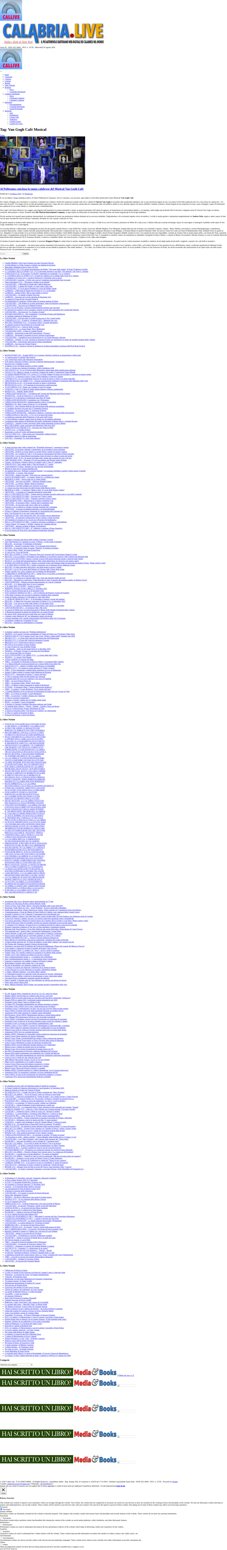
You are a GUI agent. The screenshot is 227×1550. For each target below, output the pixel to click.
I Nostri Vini (14, 117)
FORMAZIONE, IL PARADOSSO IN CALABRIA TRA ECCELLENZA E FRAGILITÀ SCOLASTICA (25, 751)
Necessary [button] (4, 1507)
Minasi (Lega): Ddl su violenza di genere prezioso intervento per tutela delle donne (35, 1030)
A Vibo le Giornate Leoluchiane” (17, 698)
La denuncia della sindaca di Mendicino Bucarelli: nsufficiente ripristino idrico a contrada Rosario (41, 421)
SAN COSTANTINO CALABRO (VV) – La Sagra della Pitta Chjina (31, 655)
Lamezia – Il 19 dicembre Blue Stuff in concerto (23, 1187)
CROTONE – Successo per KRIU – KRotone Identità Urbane (28, 481)
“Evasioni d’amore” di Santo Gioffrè (18, 1281)
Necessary (7, 1509)
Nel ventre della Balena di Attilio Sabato (20, 1332)
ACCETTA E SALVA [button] (8, 1549)
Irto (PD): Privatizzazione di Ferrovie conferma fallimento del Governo (31, 1051)
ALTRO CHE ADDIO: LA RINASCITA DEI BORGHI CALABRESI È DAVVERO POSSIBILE (25, 729)
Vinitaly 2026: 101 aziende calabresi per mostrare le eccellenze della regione (33, 953)
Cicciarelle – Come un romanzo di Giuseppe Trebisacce (16, 1295)
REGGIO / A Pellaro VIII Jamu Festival (20, 576)
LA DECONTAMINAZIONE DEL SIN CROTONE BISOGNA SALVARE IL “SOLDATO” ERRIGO (25, 831)
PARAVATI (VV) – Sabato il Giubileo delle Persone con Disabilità (30, 666)
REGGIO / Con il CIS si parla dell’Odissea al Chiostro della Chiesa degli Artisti (34, 569)
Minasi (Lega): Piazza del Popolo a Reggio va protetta (25, 1068)
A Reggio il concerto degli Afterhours (19, 1191)
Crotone (8, 81)
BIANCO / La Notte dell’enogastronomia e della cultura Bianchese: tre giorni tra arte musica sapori (42, 561)
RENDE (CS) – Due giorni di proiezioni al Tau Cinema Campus (29, 1133)
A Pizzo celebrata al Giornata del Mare (19, 660)
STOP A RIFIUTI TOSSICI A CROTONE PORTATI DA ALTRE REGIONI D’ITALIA (22, 793)
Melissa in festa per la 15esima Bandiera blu (21, 469)
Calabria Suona (15, 122)
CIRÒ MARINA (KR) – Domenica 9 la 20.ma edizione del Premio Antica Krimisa (36, 460)
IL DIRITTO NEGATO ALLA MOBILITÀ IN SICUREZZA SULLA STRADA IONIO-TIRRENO (25, 776)
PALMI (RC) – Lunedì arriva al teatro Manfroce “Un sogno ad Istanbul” (32, 1154)
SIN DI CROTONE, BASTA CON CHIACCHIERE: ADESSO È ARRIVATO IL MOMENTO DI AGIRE (25, 772)
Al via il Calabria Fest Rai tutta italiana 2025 (21, 1214)
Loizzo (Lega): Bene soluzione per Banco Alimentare (25, 1036)
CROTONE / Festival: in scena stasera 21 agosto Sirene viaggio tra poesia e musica (36, 452)
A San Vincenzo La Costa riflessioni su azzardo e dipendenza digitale (30, 970)
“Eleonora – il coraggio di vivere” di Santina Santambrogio (27, 1275)
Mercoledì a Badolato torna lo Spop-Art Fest (21, 267)
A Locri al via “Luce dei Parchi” (17, 552)
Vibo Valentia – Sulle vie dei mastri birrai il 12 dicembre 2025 (28, 649)
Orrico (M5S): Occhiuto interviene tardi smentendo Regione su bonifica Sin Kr (34, 1011)
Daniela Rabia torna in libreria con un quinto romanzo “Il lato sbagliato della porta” (36, 1319)
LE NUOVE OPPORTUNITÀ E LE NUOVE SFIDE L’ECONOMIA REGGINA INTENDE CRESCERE (25, 823)
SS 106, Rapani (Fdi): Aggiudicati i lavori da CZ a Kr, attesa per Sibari (31, 994)
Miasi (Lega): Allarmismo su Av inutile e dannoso (23, 1062)
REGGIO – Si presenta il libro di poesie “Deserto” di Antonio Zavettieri (31, 548)
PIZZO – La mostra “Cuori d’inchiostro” (20, 702)
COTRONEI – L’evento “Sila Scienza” (19, 473)
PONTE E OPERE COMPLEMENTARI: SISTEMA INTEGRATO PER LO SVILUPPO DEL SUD (25, 861)
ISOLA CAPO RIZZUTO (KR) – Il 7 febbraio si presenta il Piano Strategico (33, 528)
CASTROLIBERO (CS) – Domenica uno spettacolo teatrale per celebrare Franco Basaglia (39, 1150)
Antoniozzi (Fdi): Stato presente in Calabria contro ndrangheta (28, 1013)
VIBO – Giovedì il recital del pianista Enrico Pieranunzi (25, 1242)
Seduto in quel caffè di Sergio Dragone (19, 1341)
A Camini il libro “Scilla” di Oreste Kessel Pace (22, 550)
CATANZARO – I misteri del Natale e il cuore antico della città (28, 286)
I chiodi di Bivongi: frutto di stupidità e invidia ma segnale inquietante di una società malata (39, 923)
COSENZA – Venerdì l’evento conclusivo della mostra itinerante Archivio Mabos (35, 423)
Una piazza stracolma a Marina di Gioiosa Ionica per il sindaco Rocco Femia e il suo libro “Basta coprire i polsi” (46, 921)
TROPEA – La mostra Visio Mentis (18, 657)
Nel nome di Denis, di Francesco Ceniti (19, 1343)
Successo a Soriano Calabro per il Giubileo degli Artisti (25, 700)
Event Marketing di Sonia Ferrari (17, 1351)
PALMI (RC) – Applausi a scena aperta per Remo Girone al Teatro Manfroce (33, 1158)
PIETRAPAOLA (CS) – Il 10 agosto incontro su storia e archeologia (30, 383)
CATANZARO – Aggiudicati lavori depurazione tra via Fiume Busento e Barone (35, 337)
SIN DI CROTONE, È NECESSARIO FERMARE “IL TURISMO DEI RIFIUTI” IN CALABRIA (24, 755)
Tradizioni (13, 119)
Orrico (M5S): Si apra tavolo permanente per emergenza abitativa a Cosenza (33, 1075)
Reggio (7, 83)
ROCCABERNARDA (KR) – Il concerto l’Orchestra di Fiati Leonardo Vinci (34, 1229)
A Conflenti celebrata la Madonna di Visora (21, 316)
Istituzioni (8, 102)
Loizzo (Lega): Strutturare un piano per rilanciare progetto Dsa (28, 1043)
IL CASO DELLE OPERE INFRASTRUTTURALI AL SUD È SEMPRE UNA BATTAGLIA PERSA (25, 814)
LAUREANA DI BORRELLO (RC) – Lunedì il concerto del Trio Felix (32, 1219)
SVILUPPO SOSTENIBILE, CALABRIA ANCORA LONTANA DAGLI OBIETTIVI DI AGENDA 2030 (25, 806)
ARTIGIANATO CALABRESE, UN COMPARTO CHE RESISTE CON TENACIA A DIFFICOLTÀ (24, 746)
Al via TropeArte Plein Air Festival (18, 653)
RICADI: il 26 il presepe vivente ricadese (20, 645)
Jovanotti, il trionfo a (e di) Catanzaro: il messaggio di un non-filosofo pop (32, 914)
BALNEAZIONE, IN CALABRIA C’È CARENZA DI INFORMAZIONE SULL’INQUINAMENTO (25, 849)
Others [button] (2, 1542)
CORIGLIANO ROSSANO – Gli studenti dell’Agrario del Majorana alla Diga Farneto (37, 394)
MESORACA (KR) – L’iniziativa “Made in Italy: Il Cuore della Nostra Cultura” (35, 490)
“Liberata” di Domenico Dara (16, 1277)
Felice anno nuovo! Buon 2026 (16, 982)
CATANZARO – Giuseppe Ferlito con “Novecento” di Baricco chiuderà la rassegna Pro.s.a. (39, 1099)
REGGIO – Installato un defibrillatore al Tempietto (24, 623)
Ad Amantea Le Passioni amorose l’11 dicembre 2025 (25, 1184)
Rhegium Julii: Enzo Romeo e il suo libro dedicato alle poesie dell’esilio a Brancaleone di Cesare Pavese (44, 929)
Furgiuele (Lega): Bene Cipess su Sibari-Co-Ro (22, 1002)
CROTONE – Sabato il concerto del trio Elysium (23, 1233)
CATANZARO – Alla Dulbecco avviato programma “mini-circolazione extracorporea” (37, 303)
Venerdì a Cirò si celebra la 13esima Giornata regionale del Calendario (31, 507)
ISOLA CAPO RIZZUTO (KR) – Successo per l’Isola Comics (28, 496)
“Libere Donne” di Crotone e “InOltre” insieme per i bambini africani (30, 524)
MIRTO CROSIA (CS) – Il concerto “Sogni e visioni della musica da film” (33, 1227)
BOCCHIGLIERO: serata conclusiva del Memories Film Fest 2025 (30, 426)
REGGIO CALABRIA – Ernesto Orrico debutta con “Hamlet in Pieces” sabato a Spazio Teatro (40, 1129)
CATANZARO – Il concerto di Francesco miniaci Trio (25, 1244)
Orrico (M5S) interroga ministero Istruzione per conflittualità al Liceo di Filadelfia (35, 1028)
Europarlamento (15, 105)
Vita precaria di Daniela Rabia (16, 1285)
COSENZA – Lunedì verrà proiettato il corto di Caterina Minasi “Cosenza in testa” (36, 1122)
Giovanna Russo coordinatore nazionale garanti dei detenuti (27, 978)
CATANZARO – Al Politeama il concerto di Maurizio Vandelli (28, 1236)
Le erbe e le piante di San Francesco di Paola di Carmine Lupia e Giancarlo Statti (35, 1272)
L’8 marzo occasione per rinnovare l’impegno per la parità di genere (30, 967)
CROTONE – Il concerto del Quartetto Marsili (22, 1261)
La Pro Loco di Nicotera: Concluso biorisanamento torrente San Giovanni (32, 308)
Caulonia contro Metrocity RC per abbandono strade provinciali (28, 616)
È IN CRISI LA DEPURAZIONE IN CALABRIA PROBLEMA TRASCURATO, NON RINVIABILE (25, 768)
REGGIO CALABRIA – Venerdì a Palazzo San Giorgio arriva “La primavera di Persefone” (39, 1152)
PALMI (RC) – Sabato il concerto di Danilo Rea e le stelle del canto (30, 1238)
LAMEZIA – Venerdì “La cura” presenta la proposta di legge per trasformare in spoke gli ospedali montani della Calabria (50, 340)
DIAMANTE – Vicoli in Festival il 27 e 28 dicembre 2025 (27, 396)
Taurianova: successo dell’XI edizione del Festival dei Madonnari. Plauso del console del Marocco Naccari (44, 946)
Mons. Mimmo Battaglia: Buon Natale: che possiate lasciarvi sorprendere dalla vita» (36, 985)
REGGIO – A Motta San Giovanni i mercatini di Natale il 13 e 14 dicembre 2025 (35, 601)
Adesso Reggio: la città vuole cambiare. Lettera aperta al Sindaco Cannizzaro (33, 933)
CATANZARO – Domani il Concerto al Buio (22, 1259)
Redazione (29, 194)
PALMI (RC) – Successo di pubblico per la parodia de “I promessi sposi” (32, 1141)
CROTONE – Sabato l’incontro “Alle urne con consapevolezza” (29, 475)
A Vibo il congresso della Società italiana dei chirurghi (25, 677)
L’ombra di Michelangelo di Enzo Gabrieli (20, 1336)
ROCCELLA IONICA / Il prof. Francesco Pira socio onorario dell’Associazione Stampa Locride (41, 554)
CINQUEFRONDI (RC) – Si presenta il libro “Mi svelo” (26, 608)
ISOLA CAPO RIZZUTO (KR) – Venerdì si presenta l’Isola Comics (30, 499)
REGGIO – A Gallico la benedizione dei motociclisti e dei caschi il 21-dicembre (34, 606)
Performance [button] (4, 1522)
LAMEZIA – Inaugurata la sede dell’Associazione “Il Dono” (27, 333)
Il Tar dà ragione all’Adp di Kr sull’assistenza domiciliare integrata (29, 530)
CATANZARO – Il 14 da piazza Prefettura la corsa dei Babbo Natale (31, 288)
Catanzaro (8, 77)
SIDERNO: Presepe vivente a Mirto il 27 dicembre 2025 (26, 589)
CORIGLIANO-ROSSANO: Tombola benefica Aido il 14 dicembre (30, 402)
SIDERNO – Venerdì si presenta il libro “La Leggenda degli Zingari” (31, 546)
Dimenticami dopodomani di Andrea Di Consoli (23, 1283)
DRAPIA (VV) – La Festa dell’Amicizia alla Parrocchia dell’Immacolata (32, 638)
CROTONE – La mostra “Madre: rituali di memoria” (24, 484)
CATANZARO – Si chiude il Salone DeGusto (22, 295)
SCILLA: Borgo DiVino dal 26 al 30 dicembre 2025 (24, 591)
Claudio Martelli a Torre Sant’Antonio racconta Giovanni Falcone (29, 263)
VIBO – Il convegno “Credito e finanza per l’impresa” (25, 696)
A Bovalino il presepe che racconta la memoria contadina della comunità (32, 595)
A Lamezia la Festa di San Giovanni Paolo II (21, 299)
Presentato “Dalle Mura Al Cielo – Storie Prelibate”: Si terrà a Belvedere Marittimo (35, 908)
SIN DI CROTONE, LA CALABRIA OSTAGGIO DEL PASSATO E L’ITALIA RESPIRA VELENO (24, 802)
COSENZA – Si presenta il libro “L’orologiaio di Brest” (26, 411)
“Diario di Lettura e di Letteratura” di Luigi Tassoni (24, 1290)
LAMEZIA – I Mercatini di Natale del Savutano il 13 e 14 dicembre (30, 291)
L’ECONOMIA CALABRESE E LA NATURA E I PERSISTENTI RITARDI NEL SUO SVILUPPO (24, 857)
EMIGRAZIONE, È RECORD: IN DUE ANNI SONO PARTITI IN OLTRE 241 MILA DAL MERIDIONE (26, 844)
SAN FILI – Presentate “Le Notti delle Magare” (23, 438)
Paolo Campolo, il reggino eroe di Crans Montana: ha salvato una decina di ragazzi (35, 980)
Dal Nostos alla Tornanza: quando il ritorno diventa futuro (26, 944)
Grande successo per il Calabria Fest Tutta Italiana (23, 1210)
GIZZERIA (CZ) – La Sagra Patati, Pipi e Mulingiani (25, 329)
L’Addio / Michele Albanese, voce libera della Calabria (25, 972)
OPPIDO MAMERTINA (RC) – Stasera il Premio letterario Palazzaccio (32, 938)
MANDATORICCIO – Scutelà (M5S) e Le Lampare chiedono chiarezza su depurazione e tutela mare (43, 355)
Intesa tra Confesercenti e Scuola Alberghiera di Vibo (24, 709)
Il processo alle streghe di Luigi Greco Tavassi (22, 1287)
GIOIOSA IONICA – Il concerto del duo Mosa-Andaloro (26, 1208)
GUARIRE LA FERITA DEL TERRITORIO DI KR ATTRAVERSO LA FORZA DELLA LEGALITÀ (25, 887)
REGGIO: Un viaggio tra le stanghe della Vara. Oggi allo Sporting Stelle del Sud (35, 578)
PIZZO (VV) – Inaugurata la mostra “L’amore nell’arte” (26, 674)
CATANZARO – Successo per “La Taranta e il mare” (25, 312)
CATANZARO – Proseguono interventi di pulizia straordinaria (28, 342)
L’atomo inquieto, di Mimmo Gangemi (19, 1345)
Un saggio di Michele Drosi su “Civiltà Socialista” (23, 1292)
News (11, 90)
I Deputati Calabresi (16, 98)
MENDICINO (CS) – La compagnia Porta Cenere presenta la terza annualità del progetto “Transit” (42, 1107)
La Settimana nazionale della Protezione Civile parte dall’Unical (28, 417)
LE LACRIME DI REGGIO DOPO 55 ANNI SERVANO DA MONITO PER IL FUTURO (22, 797)
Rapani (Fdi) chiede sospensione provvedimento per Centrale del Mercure (32, 1053)
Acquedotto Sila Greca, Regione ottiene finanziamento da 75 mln (29, 901)
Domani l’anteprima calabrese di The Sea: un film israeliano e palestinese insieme (35, 927)
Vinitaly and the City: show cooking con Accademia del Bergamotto (30, 571)
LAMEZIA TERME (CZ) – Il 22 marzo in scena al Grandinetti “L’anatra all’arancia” (36, 1163)
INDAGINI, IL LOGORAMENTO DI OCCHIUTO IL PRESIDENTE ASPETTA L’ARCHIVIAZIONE (25, 742)
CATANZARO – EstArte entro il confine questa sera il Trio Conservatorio (32, 318)
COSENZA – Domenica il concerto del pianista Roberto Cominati (29, 1246)
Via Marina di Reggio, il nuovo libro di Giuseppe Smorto (26, 1307)
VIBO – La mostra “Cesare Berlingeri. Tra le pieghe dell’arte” (28, 689)
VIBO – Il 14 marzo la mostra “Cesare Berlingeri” (23, 694)
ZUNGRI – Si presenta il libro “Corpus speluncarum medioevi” (28, 687)
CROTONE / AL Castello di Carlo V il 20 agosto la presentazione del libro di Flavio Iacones (39, 454)
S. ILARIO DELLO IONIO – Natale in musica (22, 586)
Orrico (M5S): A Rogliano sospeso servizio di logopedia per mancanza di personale (36, 1019)
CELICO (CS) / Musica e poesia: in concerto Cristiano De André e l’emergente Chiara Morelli (40, 372)
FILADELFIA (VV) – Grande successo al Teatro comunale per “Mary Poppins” (35, 1092)
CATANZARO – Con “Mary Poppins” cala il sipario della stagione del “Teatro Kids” (37, 1139)
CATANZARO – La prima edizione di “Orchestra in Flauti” (27, 1223)
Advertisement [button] (5, 1536)
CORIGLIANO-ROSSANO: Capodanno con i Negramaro (27, 400)
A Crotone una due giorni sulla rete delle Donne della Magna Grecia (30, 488)
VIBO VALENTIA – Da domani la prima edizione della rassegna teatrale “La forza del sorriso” (40, 1126)
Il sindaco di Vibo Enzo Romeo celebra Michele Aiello (25, 904)
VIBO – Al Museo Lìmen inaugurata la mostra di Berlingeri (27, 685)
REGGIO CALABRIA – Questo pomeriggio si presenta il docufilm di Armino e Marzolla (38, 1118)
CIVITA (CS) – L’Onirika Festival (18, 430)
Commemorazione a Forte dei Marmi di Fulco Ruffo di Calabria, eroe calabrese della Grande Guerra (42, 912)
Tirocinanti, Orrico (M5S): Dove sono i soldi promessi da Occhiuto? (30, 1006)
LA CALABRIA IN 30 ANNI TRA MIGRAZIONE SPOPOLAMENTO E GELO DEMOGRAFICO (24, 878)
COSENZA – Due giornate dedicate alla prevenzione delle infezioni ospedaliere (34, 406)
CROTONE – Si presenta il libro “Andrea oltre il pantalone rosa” (29, 503)
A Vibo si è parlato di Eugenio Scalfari (19, 713)
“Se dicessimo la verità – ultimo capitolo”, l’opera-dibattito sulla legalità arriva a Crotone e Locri (40, 1137)
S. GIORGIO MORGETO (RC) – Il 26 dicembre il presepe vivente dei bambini (35, 599)
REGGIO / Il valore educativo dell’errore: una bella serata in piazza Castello (33, 567)
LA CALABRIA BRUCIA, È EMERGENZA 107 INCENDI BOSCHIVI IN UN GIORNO (22, 840)
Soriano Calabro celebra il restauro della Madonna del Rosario (28, 672)
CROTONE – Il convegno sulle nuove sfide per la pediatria (27, 505)
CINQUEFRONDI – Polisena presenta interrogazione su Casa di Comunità (33, 582)
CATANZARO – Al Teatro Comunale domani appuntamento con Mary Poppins (35, 1146)
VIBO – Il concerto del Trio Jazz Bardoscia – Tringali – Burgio (28, 1250)
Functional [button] (4, 1516)
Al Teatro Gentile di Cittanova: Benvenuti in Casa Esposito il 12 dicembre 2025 (34, 1088)
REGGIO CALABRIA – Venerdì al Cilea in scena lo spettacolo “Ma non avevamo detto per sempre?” (43, 1156)
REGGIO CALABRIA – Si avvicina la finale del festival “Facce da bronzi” (33, 1143)
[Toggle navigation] (1, 71)
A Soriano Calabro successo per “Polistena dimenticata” (25, 632)
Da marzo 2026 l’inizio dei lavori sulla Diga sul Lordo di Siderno (29, 614)
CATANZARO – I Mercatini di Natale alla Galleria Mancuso (27, 284)
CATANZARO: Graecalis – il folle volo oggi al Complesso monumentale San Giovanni (37, 280)
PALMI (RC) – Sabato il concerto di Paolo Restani (24, 1212)
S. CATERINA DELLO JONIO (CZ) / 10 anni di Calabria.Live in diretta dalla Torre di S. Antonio (42, 276)
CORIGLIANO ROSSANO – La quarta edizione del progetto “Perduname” (33, 1221)
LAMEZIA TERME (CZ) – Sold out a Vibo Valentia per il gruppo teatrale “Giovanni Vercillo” (40, 1109)
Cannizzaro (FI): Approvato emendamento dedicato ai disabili (28, 1077)
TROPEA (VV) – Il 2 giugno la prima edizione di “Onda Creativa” (30, 668)
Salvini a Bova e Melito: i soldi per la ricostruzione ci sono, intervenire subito (33, 976)
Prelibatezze (13, 115)
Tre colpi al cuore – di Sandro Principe (19, 1349)
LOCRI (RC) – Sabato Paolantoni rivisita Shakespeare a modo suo (30, 1105)
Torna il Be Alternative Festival (16, 1195)
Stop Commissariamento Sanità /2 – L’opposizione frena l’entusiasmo (31, 959)
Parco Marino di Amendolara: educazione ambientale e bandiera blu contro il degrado (36, 940)
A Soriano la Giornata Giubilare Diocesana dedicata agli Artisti (28, 704)
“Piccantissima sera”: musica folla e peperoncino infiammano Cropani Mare (33, 931)
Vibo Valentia (10, 85)
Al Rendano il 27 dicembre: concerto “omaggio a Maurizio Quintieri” (31, 1178)
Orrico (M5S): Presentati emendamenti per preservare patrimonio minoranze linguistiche (37, 1055)
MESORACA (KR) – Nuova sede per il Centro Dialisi (25, 479)
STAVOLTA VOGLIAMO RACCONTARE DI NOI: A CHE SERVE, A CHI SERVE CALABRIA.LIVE (25, 725)
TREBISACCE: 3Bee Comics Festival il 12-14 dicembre (26, 404)
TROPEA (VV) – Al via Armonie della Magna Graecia (25, 1199)
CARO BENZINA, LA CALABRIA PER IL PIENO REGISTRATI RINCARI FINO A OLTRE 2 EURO (25, 874)
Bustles (175, 1482)
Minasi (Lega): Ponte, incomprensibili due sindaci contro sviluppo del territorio (34, 1038)
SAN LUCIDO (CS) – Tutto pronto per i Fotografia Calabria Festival (31, 434)
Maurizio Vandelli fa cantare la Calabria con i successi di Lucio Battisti (31, 1231)
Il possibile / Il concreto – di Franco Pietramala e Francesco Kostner (30, 1315)
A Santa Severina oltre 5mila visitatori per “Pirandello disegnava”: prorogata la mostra (37, 447)
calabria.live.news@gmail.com (18, 1484)
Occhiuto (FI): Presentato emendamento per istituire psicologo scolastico (32, 1004)
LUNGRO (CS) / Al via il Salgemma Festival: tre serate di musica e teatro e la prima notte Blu (40, 379)
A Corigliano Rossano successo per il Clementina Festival (26, 408)
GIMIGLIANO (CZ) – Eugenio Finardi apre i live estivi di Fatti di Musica (32, 1204)
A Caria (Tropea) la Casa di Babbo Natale (20, 647)
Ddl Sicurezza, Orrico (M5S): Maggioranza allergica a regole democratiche (33, 1015)
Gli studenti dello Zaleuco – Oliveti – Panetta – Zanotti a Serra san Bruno (32, 706)
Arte (11, 113)
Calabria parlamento (12, 94)
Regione (8, 87)
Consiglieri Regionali (17, 92)
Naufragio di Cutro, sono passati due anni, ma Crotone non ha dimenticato (32, 516)
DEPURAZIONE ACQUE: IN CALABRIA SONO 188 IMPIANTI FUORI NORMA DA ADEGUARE (25, 827)
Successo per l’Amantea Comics (17, 364)
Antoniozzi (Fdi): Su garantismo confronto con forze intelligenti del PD (31, 1072)
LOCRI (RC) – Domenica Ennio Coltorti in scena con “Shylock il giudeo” (32, 1111)
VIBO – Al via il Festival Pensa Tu (18, 681)
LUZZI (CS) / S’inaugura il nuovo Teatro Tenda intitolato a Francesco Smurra (34, 377)
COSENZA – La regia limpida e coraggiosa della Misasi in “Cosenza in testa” (34, 1114)
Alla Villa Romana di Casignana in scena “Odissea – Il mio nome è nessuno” (33, 542)
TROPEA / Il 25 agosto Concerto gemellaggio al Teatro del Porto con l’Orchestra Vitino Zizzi (40, 634)
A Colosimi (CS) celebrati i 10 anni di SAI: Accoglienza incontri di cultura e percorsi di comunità (41, 925)
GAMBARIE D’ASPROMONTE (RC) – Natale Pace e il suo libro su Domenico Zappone (39, 574)
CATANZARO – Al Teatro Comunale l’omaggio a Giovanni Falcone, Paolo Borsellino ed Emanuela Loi (44, 1169)
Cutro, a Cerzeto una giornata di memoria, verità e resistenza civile (29, 368)
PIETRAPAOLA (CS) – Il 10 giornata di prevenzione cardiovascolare (31, 385)
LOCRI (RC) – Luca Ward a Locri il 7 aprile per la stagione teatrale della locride (35, 1131)
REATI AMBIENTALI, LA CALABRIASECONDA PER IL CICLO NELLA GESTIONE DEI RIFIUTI (29, 785)
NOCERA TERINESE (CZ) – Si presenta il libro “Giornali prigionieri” (31, 323)
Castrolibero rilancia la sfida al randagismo (20, 436)
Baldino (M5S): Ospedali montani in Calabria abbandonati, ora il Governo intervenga (36, 1070)
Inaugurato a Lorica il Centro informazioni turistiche (24, 432)
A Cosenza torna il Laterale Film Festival (20, 357)
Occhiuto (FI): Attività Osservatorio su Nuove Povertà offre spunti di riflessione (34, 1040)
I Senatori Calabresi (16, 100)
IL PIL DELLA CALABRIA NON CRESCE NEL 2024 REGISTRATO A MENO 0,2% (22, 891)
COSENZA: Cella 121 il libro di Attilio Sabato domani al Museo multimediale (34, 389)
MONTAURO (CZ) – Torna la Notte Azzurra (22, 327)
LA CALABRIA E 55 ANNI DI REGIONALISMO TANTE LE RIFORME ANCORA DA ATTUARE (24, 759)
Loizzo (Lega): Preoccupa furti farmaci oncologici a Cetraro (27, 1064)
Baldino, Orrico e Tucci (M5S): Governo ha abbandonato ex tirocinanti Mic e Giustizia (37, 1026)
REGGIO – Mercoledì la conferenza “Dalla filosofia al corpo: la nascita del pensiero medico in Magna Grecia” (46, 580)
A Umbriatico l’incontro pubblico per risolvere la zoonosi (26, 486)
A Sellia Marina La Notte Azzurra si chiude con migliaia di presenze (30, 265)
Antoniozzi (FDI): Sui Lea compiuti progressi (22, 1032)
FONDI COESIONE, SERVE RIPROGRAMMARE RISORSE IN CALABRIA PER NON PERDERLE (25, 780)
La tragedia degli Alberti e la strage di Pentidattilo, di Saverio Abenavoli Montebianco (36, 1353)
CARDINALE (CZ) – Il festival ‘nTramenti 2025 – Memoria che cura (31, 320)
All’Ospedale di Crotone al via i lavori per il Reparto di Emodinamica (31, 520)
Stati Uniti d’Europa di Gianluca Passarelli (20, 1298)
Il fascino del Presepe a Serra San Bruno (20, 715)
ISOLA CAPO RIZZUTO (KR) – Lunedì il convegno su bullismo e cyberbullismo (36, 522)
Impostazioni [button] (111, 1486)
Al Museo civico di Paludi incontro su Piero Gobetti (24, 366)
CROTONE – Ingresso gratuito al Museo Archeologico (25, 526)
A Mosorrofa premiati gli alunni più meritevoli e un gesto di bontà (29, 612)
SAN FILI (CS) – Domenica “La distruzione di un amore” (26, 1248)
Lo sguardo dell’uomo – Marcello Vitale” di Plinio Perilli (26, 1304)
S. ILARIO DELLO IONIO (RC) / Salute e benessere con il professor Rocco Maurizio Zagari (40, 565)
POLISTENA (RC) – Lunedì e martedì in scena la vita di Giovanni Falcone (33, 1148)
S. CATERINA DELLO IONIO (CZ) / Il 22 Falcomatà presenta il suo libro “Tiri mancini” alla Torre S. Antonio (46, 271)
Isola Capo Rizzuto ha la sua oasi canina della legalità (25, 513)
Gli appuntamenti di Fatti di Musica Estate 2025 (22, 1189)
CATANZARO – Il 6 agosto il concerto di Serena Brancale (27, 1193)
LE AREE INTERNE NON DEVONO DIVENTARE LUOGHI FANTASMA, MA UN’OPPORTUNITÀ (25, 763)
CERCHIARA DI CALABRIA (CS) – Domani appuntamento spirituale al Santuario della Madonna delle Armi (46, 381)
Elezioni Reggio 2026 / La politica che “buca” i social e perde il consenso (32, 950)
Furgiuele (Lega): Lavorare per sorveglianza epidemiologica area (29, 1023)
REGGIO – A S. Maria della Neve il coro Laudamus (24, 584)
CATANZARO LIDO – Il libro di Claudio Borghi (23, 331)
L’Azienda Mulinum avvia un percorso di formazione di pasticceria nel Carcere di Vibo (37, 691)
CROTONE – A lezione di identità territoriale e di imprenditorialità (30, 509)
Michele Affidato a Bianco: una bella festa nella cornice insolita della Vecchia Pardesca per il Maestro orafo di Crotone (49, 916)
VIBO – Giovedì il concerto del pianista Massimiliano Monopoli (29, 1257)
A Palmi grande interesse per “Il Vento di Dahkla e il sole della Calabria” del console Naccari (39, 942)
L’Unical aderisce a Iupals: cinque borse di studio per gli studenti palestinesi (33, 419)
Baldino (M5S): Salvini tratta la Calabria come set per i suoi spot (29, 996)
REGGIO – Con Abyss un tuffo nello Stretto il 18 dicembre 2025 (29, 603)
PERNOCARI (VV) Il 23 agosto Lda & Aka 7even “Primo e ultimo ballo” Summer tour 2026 (40, 636)
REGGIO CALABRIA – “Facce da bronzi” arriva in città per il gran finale (33, 1094)
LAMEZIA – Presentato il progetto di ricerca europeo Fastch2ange (30, 335)
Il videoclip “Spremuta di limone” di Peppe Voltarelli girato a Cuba (30, 1253)
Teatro (2, 135)
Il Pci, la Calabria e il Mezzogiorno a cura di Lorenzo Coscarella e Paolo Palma (34, 1317)
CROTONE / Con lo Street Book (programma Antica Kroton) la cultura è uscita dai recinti (38, 456)
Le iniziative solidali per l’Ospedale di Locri (21, 620)
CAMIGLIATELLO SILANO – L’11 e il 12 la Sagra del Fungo (29, 415)
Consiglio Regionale (17, 107)
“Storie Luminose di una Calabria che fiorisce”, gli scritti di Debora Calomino (34, 1309)
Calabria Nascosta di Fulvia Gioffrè (18, 1300)
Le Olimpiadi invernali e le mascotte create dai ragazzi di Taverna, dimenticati (34, 974)
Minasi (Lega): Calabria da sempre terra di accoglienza (25, 1047)
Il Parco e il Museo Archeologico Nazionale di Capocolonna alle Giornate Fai (34, 511)
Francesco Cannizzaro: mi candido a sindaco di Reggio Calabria (28, 961)
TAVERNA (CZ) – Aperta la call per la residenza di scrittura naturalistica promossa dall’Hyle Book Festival (45, 346)
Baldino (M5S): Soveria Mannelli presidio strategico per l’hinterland (30, 1045)
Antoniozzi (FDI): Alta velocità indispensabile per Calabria (27, 1066)
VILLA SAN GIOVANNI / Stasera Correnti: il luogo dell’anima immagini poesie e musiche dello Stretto (44, 559)
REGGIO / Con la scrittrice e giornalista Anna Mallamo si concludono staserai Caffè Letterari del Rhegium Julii (46, 557)
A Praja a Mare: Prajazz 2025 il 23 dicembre (21, 1180)
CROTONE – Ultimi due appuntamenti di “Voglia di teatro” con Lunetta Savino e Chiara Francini (41, 1097)
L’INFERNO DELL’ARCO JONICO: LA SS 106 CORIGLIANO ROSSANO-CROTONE (24, 836)
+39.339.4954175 (46, 1484)
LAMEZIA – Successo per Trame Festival (20, 344)
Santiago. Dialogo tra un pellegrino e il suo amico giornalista (27, 1321)
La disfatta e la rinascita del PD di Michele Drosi (23, 1334)
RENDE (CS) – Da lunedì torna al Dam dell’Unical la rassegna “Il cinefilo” (33, 1124)
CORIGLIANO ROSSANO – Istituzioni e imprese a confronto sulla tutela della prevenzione (39, 413)
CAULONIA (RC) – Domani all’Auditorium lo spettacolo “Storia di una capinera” (36, 1160)
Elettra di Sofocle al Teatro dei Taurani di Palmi (22, 1090)
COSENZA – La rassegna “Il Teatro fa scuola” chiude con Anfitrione (31, 1103)
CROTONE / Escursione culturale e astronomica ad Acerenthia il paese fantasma (35, 450)
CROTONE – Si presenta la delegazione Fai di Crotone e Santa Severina (32, 518)
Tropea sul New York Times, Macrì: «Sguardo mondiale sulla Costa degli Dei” (34, 906)
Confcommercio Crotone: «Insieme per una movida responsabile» (29, 467)
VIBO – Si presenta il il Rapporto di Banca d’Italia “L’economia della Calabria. (34, 662)
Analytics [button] (3, 1529)
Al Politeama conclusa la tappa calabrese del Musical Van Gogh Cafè (42, 188)
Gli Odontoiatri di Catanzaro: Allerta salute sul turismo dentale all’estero (31, 301)
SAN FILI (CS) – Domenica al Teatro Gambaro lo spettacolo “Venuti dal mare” (34, 1165)
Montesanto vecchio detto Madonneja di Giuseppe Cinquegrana (28, 1279)
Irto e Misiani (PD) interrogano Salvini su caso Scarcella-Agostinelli (30, 1017)
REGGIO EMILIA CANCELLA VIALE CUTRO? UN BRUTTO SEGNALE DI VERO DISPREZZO (24, 734)
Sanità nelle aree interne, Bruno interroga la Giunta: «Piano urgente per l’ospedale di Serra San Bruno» (43, 910)
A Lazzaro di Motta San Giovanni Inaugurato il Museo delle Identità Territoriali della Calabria (40, 610)
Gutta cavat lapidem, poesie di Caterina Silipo (22, 1313)
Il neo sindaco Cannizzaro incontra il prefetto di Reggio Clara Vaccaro (31, 948)
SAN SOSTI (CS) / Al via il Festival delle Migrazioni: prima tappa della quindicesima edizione (40, 370)
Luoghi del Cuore (16, 124)
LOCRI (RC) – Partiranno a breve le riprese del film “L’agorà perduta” (31, 1120)
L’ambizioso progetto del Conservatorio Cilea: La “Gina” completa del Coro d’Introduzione (39, 1255)
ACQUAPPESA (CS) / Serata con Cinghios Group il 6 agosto (28, 387)
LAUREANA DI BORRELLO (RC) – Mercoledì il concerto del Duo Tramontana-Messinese (40, 1216)
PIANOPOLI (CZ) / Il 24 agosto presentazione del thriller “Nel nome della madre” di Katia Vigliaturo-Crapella (46, 269)
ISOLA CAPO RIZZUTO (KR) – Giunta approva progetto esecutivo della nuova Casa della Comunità (43, 494)
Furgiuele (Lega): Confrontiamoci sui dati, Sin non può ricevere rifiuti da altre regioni (36, 1009)
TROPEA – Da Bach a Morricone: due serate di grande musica (28, 1197)
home (7, 75)
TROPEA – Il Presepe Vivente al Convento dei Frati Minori (27, 651)
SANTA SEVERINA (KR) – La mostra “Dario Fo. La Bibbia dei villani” (32, 477)
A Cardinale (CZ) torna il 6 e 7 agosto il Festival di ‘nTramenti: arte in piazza (33, 278)
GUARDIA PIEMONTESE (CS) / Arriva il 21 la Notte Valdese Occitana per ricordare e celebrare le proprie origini (48, 374)
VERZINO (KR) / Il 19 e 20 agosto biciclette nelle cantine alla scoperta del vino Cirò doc (38, 458)
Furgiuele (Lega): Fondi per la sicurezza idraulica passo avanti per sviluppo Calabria (36, 1021)
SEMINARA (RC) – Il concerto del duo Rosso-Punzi (25, 1225)
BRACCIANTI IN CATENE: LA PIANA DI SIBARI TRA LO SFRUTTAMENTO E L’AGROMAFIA (25, 866)
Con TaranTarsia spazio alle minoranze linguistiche (24, 359)
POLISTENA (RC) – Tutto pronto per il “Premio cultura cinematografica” (32, 1116)
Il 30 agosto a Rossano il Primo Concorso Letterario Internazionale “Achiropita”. (35, 362)
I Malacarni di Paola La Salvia (16, 1270)
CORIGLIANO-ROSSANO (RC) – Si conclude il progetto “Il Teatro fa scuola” (35, 1135)
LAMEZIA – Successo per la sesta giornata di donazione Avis (28, 297)
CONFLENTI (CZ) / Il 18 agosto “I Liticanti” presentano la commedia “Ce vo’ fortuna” (37, 274)
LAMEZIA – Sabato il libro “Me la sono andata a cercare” (26, 293)
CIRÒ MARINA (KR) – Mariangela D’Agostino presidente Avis (29, 501)
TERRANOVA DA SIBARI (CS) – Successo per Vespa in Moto (29, 428)
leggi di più (120, 1486)
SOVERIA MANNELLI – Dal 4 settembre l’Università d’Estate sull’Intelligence (35, 314)
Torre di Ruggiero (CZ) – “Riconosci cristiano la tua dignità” (27, 282)
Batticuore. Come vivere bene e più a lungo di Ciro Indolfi (26, 1302)
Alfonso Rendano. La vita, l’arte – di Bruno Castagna (25, 1339)
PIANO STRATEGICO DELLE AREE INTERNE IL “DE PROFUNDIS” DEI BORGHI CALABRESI (25, 810)
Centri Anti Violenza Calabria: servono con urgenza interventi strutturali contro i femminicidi (39, 919)
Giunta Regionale (16, 109)
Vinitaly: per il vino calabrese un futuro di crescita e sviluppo (27, 955)
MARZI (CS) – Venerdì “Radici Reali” (19, 391)
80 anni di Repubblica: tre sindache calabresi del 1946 (25, 965)
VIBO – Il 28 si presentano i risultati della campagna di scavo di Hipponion (33, 670)
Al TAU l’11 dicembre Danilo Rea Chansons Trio (23, 1182)
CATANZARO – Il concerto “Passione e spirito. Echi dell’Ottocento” (31, 1206)
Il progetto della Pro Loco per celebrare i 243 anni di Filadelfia (28, 679)
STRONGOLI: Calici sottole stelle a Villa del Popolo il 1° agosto (29, 464)
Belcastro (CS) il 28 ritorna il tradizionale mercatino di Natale (27, 398)
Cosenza (8, 79)
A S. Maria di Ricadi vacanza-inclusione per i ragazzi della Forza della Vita (33, 664)
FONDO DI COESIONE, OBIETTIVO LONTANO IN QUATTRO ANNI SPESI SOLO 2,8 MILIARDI (25, 789)
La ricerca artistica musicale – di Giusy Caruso (22, 1330)
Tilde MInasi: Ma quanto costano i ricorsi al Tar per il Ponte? (27, 1060)
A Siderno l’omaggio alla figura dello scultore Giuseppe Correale (29, 540)
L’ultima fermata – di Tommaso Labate (19, 1347)
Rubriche (8, 111)
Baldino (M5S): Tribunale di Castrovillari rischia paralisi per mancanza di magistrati (36, 1034)
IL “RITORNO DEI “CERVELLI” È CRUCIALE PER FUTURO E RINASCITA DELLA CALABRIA (25, 819)
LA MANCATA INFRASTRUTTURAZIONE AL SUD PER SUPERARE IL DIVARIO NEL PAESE (24, 870)
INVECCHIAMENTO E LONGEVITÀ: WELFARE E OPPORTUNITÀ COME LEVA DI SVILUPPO (25, 738)
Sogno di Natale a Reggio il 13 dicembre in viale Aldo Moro (27, 597)
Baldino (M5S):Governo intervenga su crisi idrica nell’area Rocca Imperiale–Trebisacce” (38, 998)
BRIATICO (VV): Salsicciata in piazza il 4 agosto (23, 642)
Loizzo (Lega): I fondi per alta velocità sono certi (23, 1058)
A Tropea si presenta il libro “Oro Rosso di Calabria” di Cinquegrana (30, 711)
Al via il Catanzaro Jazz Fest (15, 1202)
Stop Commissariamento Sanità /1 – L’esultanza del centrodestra (28, 957)
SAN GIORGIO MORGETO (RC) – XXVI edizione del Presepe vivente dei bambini (37, 593)
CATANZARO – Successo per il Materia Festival (23, 306)
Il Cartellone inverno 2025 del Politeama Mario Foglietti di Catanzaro (30, 1086)
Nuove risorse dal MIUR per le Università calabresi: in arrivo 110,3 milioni (33, 936)
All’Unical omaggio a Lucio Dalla (17, 1240)
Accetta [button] (103, 1486)
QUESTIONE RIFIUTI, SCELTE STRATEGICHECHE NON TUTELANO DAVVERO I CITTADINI (25, 853)
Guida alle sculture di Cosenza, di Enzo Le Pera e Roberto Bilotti (29, 1311)
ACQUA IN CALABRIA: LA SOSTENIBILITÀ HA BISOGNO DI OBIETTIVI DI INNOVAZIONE (25, 883)
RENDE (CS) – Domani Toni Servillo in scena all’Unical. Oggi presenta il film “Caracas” (38, 1167)
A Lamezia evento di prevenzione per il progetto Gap (24, 325)
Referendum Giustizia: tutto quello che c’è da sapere (24, 963)
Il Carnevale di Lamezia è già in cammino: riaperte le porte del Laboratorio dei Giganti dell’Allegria (42, 310)
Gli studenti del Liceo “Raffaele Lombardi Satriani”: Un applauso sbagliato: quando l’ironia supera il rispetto (45, 471)
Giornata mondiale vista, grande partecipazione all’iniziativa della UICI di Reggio (35, 618)
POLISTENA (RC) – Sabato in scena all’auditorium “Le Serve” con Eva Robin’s (35, 1101)
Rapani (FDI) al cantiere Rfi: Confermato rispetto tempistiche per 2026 (31, 1000)
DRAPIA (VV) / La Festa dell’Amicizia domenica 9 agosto (27, 640)
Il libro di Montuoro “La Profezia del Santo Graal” (23, 1324)
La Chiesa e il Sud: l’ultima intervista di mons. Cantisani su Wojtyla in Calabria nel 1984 (38, 1356)
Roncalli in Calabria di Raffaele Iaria (18, 1326)
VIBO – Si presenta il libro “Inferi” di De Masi (22, 683)
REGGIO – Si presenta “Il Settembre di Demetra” (23, 544)
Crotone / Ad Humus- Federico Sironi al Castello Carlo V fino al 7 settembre (33, 462)
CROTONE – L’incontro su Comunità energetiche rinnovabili (28, 492)
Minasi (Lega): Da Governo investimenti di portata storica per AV (29, 1049)
